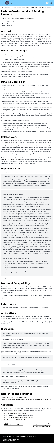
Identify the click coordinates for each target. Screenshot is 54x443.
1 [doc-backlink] (1, 413)
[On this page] (51, 3)
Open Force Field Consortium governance (15, 397)
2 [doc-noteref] (51, 408)
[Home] (2, 7)
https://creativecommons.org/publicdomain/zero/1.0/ (18, 417)
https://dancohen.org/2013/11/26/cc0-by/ (15, 420)
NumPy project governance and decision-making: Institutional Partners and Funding (27, 399)
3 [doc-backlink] (1, 420)
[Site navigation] (2, 3)
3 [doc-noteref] (43, 409)
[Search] (47, 3)
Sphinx (12, 440)
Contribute (7, 7)
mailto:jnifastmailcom (26, 18)
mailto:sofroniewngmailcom (27, 20)
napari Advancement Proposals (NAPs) (20, 7)
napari (11, 3)
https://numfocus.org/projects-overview (15, 413)
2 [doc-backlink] (1, 415)
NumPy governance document (12, 159)
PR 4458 (29, 278)
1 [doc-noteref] (22, 55)
